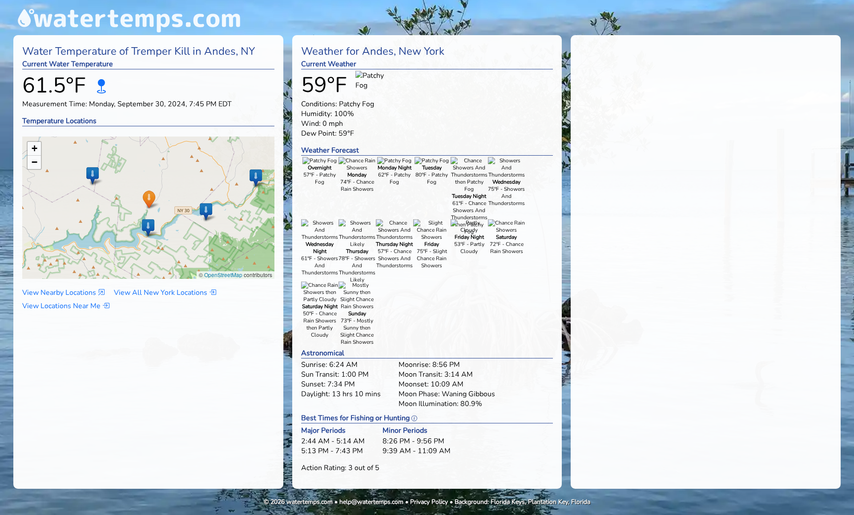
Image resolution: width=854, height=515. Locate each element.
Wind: (311, 124)
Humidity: (316, 114)
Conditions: (319, 104)
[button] (149, 199)
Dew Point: (319, 133)
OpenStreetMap (223, 274)
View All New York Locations (161, 293)
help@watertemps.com (371, 502)
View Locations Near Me (62, 306)
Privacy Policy (429, 502)
